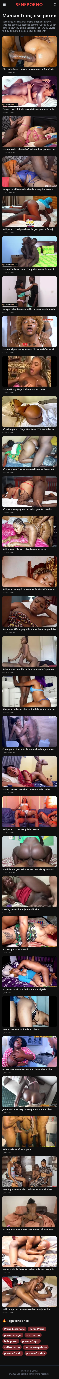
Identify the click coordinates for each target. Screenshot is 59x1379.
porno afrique (30, 1341)
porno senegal (12, 1335)
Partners (25, 1370)
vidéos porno (12, 1347)
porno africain (12, 1353)
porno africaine (35, 1353)
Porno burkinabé (14, 1329)
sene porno (33, 1335)
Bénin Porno (36, 1329)
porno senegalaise (36, 1347)
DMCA (35, 1370)
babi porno (10, 1341)
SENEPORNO (29, 4)
